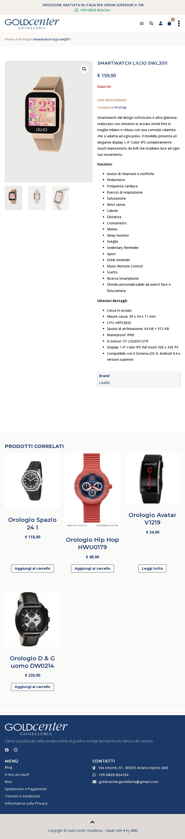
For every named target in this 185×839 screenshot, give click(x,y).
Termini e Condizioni (22, 796)
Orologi (24, 39)
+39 (95, 10)
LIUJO (104, 383)
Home (10, 39)
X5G (134, 830)
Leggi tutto (152, 568)
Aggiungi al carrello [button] (32, 568)
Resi (8, 781)
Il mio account (17, 774)
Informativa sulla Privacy (26, 803)
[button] (142, 23)
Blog (8, 767)
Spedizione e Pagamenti (26, 788)
